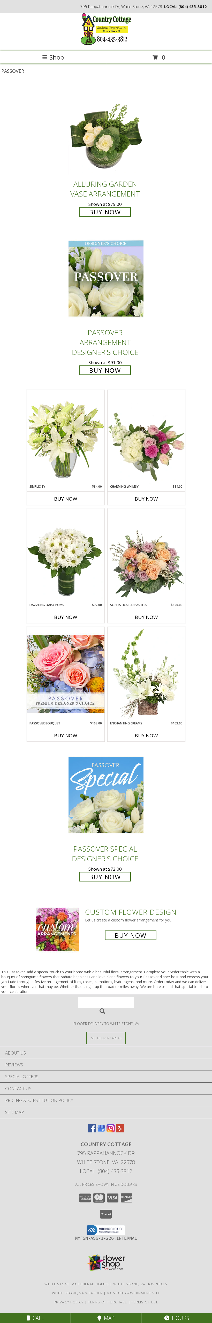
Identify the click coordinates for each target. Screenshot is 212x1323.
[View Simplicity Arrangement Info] (65, 437)
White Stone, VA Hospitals (140, 1284)
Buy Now (105, 212)
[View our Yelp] (120, 1131)
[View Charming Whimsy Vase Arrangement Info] (146, 437)
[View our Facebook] (92, 1131)
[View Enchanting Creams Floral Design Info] (146, 674)
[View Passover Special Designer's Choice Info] (106, 795)
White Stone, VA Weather (77, 1293)
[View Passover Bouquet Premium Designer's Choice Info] (65, 674)
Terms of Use (144, 1302)
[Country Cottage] (106, 43)
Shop (56, 57)
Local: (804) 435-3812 (106, 1171)
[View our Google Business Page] (101, 1131)
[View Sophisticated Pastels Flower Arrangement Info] (146, 555)
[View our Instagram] (111, 1131)
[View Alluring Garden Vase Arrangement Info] (106, 130)
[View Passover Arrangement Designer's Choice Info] (106, 278)
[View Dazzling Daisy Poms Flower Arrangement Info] (65, 555)
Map (108, 1317)
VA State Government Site (133, 1293)
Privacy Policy (69, 1302)
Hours (179, 1317)
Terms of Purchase (107, 1302)
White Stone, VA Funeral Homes (76, 1284)
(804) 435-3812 (192, 6)
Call (37, 1317)
